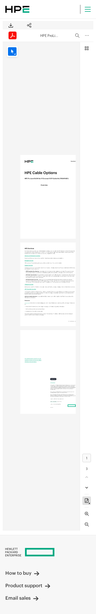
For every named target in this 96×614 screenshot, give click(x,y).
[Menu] (88, 9)
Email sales (18, 598)
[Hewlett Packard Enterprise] (17, 9)
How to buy (18, 573)
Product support (23, 585)
